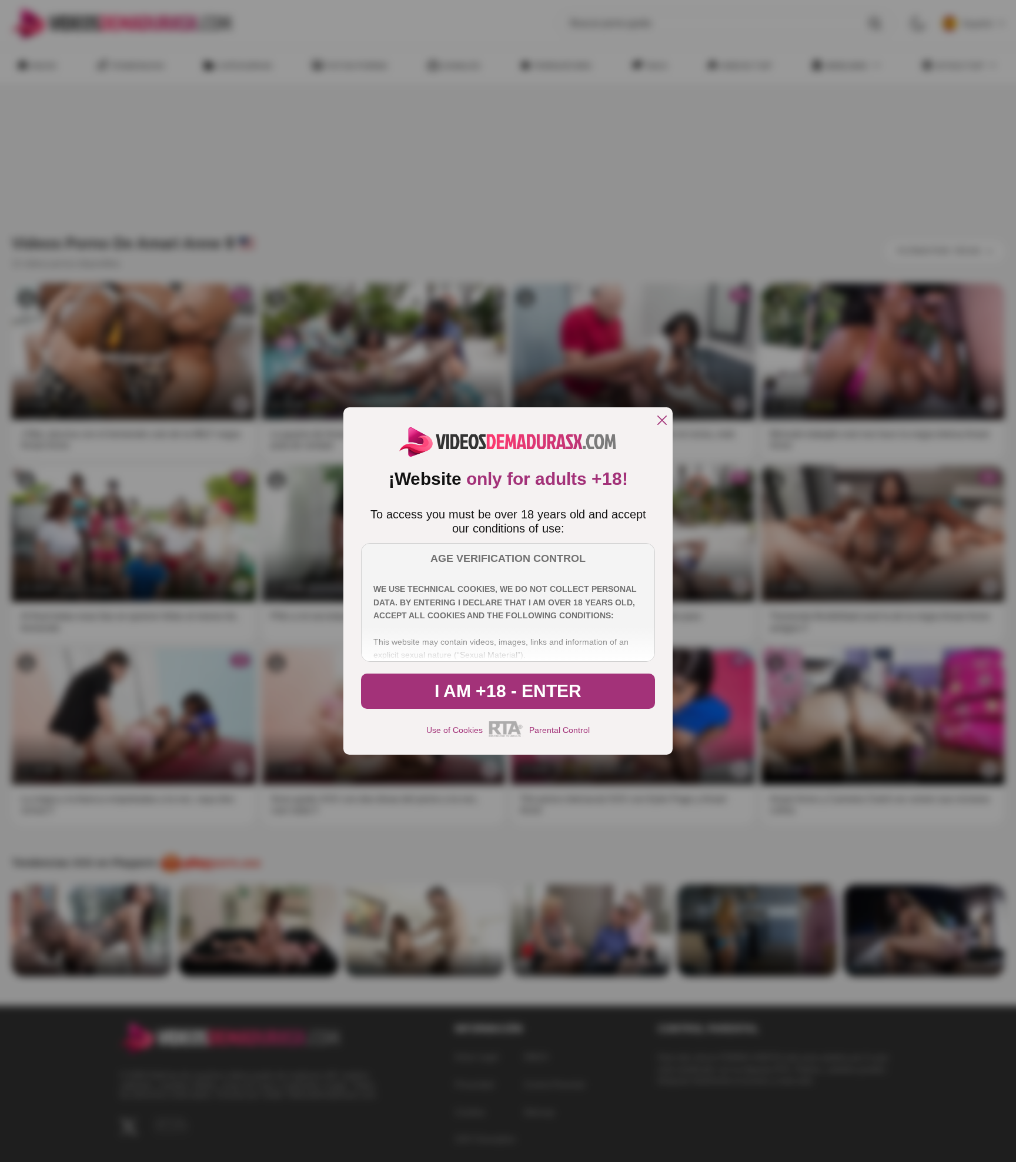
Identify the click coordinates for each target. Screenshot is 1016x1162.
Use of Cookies (454, 730)
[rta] (506, 735)
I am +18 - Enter (508, 691)
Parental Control (559, 730)
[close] (662, 421)
